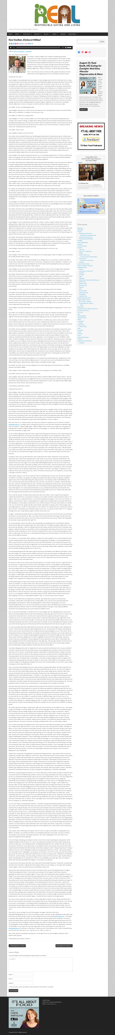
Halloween (81, 278)
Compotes (81, 342)
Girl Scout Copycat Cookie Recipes (88, 257)
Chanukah (81, 273)
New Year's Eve (83, 285)
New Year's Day (83, 283)
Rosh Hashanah (83, 290)
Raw (79, 314)
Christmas (81, 274)
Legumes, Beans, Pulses (84, 299)
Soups (79, 335)
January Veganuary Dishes (84, 298)
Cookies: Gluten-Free (84, 255)
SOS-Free (80, 333)
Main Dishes (81, 307)
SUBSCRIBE (72, 34)
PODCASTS (26, 34)
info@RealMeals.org (51, 1004)
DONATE (63, 34)
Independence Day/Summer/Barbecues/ (89, 280)
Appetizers (80, 228)
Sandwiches (81, 321)
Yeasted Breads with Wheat (86, 239)
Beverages (80, 230)
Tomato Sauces (83, 326)
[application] (41, 47)
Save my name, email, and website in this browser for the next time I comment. (31, 987)
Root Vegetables (82, 316)
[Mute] (66, 47)
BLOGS (46, 34)
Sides (79, 328)
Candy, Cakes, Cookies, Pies (86, 271)
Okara (81, 305)
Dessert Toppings (82, 246)
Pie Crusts (80, 312)
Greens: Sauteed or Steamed (85, 265)
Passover (81, 287)
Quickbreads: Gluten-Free (85, 233)
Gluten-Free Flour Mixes (84, 264)
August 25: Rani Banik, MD (90, 68)
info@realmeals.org (14, 424)
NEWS (17, 34)
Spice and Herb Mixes (83, 337)
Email (11, 979)
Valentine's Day (83, 296)
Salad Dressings (82, 317)
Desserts (80, 247)
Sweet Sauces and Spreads (85, 341)
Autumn (81, 269)
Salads (79, 319)
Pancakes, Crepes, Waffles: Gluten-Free (88, 308)
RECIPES (37, 34)
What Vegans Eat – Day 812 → (64, 945)
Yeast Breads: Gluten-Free (85, 237)
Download (28, 51)
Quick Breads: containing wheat (88, 235)
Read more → (83, 109)
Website (11, 983)
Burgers (81, 323)
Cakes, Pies (82, 249)
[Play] (11, 47)
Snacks (79, 332)
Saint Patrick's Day (83, 292)
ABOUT (10, 34)
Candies (81, 253)
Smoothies (80, 330)
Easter (80, 276)
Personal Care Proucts (83, 310)
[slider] (69, 47)
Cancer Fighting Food (83, 242)
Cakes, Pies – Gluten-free (85, 251)
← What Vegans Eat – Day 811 (17, 945)
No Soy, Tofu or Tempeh (85, 301)
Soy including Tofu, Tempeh (86, 303)
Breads (79, 231)
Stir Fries (80, 339)
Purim (80, 289)
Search (102, 41)
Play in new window (19, 51)
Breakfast (80, 240)
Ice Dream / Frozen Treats (86, 260)
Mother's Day (82, 282)
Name (11, 974)
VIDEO (54, 34)
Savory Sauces (81, 325)
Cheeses (80, 244)
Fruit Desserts (82, 258)
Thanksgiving (82, 294)
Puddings (81, 262)
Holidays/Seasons (82, 267)
